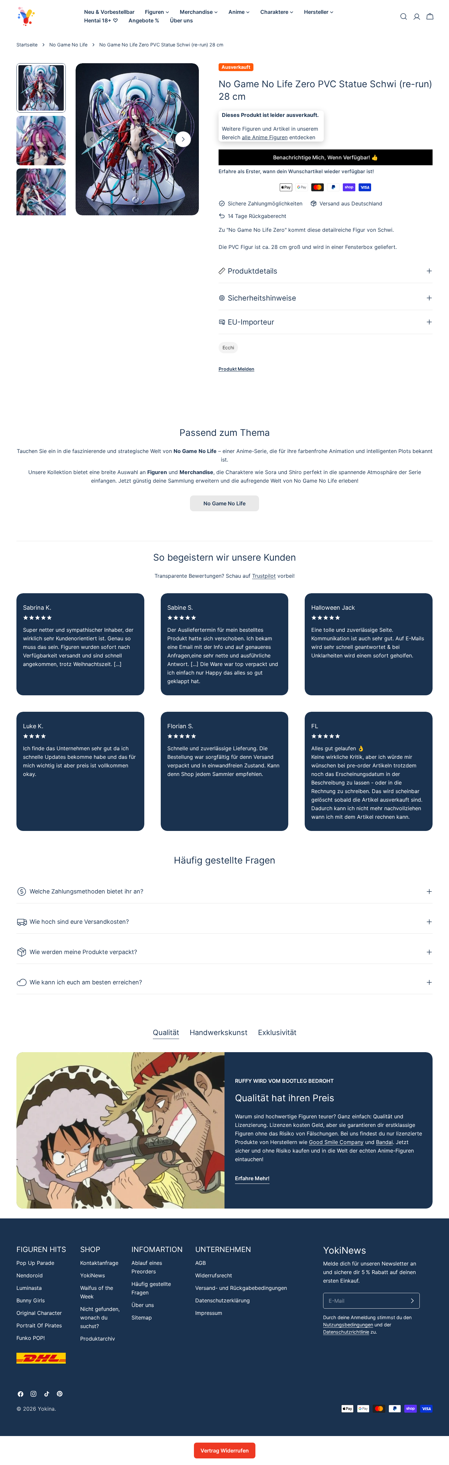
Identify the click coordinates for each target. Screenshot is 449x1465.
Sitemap (141, 1317)
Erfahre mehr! (252, 1178)
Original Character (39, 1313)
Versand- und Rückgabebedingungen (241, 1288)
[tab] (166, 1033)
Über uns (142, 1305)
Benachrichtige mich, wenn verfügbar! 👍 (325, 157)
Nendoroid (29, 1275)
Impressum (208, 1313)
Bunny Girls (30, 1300)
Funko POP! (30, 1338)
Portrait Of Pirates (39, 1325)
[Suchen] (403, 16)
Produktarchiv (97, 1338)
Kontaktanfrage (99, 1263)
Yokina (46, 1408)
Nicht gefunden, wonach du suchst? (100, 1317)
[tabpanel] (224, 1130)
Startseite (26, 44)
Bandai (384, 1142)
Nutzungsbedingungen (348, 1324)
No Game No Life (68, 44)
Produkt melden (236, 369)
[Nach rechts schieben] (183, 139)
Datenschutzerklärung (222, 1300)
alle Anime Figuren (265, 137)
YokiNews (92, 1275)
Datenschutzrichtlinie (346, 1332)
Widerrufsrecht (213, 1275)
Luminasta (29, 1288)
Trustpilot (264, 576)
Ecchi (228, 347)
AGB (200, 1263)
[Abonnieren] (412, 1301)
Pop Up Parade (35, 1263)
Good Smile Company (336, 1142)
